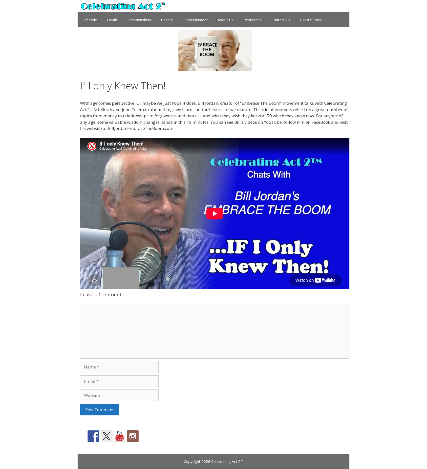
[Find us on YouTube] (120, 436)
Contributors (311, 19)
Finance (167, 19)
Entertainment (195, 19)
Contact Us (281, 19)
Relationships (139, 19)
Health (112, 19)
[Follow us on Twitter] (106, 436)
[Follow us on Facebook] (93, 436)
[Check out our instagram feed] (133, 436)
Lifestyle (90, 19)
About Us (226, 19)
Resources (252, 19)
